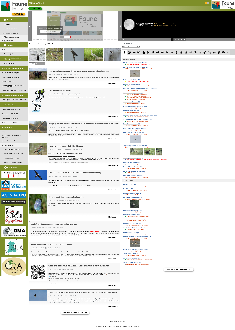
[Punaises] (181, 52)
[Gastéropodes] (223, 52)
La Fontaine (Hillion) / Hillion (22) (131, 79)
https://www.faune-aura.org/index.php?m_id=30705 (61, 156)
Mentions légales (113, 321)
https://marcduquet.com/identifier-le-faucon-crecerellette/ (75, 130)
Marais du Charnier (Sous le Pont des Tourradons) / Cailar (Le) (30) (140, 115)
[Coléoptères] (186, 52)
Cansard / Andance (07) (129, 184)
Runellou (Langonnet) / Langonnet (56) (133, 158)
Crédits (124, 321)
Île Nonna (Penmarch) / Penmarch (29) (133, 93)
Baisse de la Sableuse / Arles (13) (132, 214)
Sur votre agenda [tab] (40, 64)
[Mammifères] (129, 52)
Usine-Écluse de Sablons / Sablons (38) (133, 132)
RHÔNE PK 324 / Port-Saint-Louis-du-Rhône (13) (135, 249)
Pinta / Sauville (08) (128, 188)
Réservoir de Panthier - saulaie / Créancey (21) (135, 67)
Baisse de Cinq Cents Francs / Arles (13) (134, 219)
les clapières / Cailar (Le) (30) (131, 110)
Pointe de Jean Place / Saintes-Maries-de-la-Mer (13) (137, 236)
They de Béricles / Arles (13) (130, 253)
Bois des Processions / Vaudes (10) (132, 193)
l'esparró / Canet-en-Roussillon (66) (132, 166)
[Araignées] (204, 52)
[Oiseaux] (124, 52)
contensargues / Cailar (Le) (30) (131, 102)
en (208, 2)
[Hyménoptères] (167, 52)
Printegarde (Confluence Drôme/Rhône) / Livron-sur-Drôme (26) (140, 88)
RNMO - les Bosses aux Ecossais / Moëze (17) (135, 62)
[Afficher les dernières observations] (131, 47)
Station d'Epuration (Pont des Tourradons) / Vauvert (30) (137, 119)
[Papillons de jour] (153, 52)
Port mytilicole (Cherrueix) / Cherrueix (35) (134, 128)
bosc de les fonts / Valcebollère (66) (132, 162)
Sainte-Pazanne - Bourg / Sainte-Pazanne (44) (135, 145)
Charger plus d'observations (178, 269)
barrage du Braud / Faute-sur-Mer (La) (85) (134, 171)
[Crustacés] (218, 52)
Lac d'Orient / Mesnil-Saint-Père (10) (132, 197)
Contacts (120, 321)
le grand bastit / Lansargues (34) (131, 124)
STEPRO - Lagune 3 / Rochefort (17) (132, 262)
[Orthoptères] (162, 52)
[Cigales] (176, 52)
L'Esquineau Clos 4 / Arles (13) (131, 232)
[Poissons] (214, 52)
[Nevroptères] (190, 52)
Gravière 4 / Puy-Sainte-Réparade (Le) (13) (134, 228)
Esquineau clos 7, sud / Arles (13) (132, 223)
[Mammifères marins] (134, 52)
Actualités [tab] (31, 64)
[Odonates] (148, 52)
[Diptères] (195, 52)
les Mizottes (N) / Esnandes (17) (131, 258)
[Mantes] (171, 52)
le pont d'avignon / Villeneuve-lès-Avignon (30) (135, 106)
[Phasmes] (200, 52)
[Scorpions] (209, 52)
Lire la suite (112, 83)
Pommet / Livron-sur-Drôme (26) (131, 84)
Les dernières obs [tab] (127, 43)
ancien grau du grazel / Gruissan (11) (132, 210)
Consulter (35, 8)
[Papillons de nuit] (157, 52)
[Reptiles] (139, 52)
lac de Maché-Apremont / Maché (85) (132, 175)
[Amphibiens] (143, 52)
